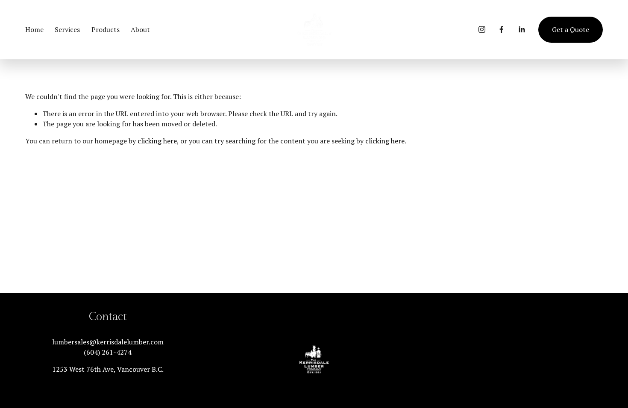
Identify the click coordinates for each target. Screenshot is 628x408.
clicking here (157, 141)
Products (105, 29)
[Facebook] (501, 29)
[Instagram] (482, 29)
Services (67, 29)
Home (34, 29)
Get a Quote (570, 29)
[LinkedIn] (521, 29)
